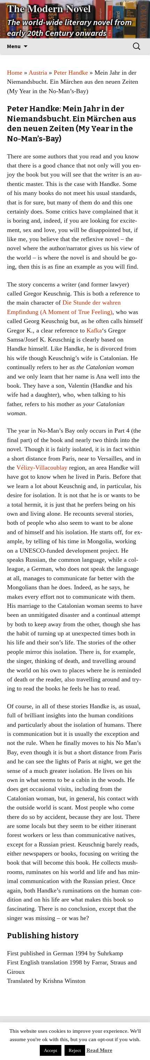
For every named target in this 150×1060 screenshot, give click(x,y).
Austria (38, 72)
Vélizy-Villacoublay (41, 467)
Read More (99, 1050)
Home (14, 72)
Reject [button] (75, 1050)
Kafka (94, 330)
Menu (14, 46)
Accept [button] (50, 1050)
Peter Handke (71, 72)
